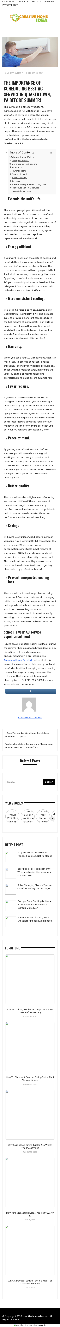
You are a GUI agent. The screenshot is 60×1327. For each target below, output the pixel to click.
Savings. (16, 181)
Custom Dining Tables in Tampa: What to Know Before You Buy (30, 1011)
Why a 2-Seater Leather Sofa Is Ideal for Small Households (30, 1282)
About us (23, 1)
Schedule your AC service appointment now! (26, 189)
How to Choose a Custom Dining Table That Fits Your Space (30, 1079)
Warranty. (17, 167)
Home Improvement (13, 73)
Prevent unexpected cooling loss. (29, 184)
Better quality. (19, 177)
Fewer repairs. (19, 170)
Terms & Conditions (43, 1)
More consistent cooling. (25, 164)
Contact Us (8, 1)
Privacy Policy (10, 5)
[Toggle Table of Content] (50, 153)
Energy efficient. (20, 160)
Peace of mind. (19, 174)
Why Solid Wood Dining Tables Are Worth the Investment (30, 1146)
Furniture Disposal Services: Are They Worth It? (30, 1214)
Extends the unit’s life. (22, 157)
